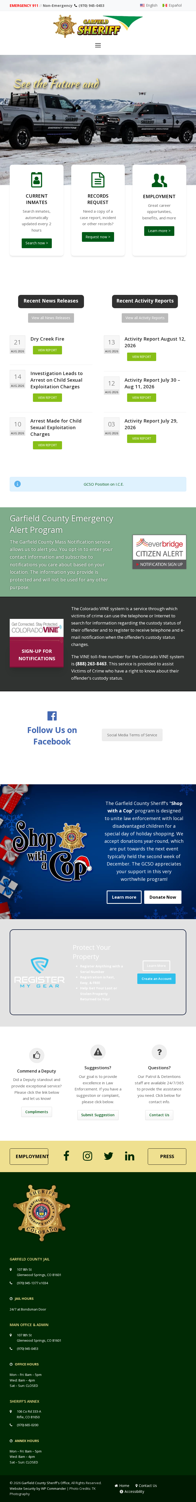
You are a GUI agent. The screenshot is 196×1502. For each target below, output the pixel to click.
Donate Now (163, 897)
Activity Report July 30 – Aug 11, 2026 (152, 383)
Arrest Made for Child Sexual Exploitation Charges (56, 427)
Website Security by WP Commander (38, 1488)
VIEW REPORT (47, 350)
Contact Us (148, 1485)
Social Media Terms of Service (132, 734)
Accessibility (134, 1491)
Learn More (156, 965)
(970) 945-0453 (91, 5)
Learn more (124, 897)
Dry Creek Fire (47, 338)
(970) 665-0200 (27, 1425)
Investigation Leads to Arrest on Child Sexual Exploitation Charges (56, 380)
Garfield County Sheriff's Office (45, 1483)
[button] (98, 45)
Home (124, 1485)
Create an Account (157, 978)
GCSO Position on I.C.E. (104, 484)
